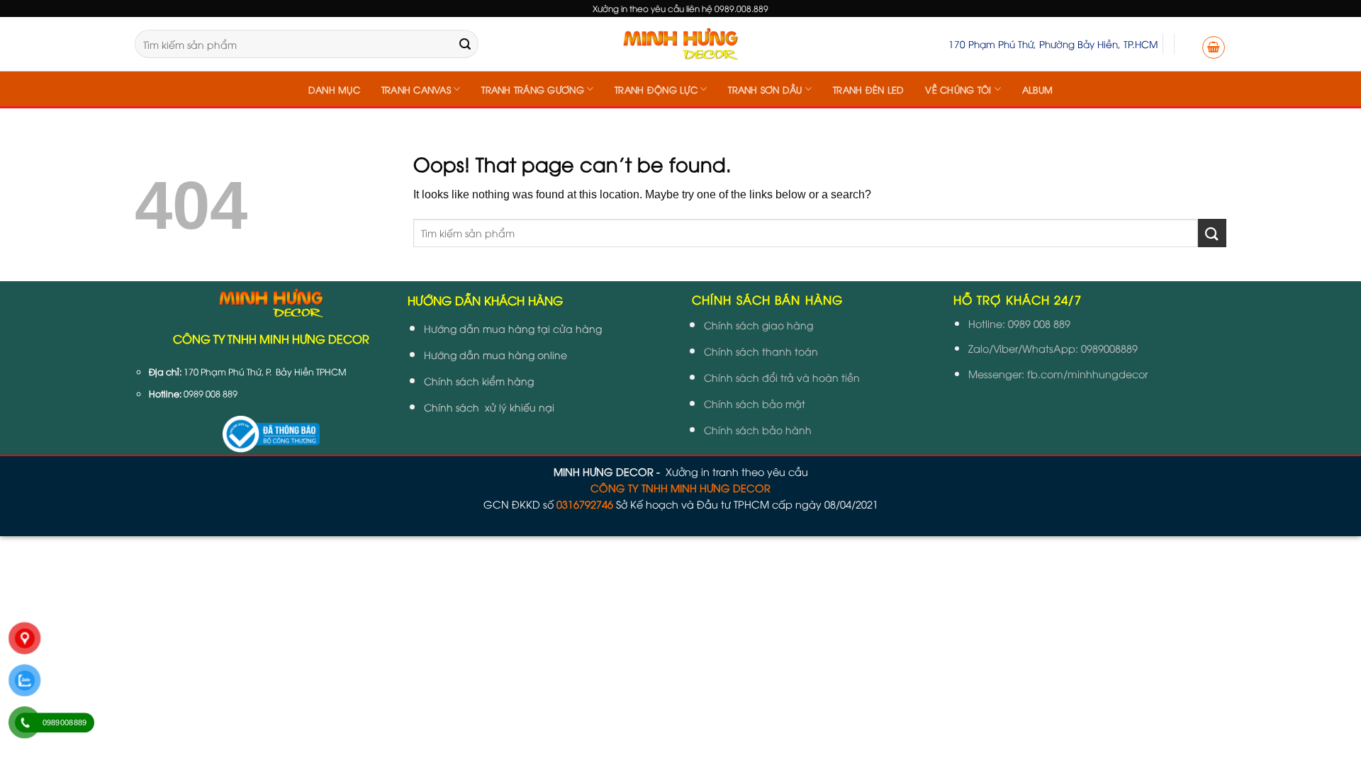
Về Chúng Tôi (958, 89)
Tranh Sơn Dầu (765, 89)
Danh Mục (334, 89)
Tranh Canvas (416, 89)
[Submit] (465, 44)
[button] (1213, 47)
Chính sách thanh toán (761, 351)
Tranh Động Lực (656, 89)
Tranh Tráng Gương (532, 89)
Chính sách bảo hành (758, 429)
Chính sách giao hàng (758, 325)
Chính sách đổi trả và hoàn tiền (782, 377)
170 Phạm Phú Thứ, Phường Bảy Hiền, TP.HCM (1053, 43)
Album (1037, 89)
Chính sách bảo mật (754, 403)
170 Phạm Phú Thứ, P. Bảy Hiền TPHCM (265, 372)
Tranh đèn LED (868, 89)
